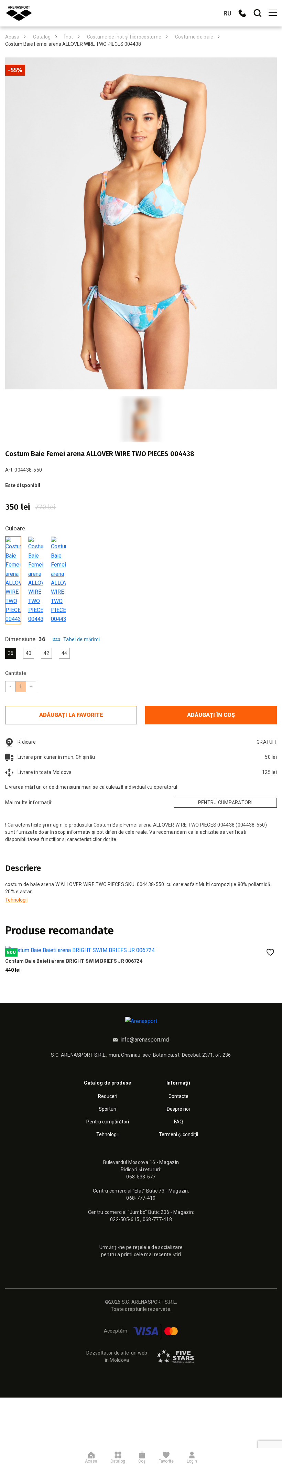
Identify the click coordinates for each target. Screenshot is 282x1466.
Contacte (178, 1096)
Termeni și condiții (178, 1134)
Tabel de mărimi (81, 639)
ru (227, 13)
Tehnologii (16, 900)
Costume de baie (194, 37)
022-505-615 (125, 1219)
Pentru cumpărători (225, 802)
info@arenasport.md (144, 1039)
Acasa (12, 37)
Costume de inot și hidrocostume (124, 37)
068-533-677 (140, 1176)
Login (192, 1461)
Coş (141, 1461)
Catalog (42, 37)
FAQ (178, 1121)
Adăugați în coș (211, 715)
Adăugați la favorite (71, 715)
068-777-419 (140, 1198)
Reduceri (107, 1096)
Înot (68, 37)
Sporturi (107, 1109)
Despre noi (178, 1109)
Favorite (166, 1461)
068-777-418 (157, 1219)
